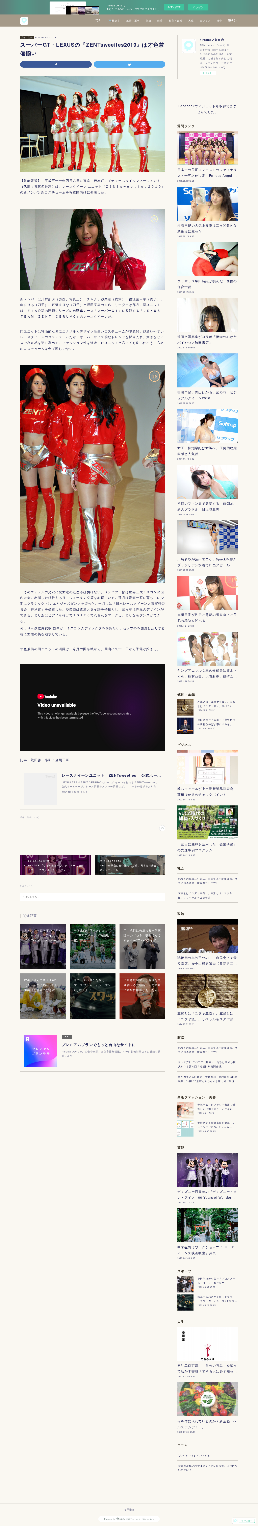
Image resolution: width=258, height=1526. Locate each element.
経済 (160, 20)
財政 (148, 20)
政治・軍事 (133, 20)
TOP (98, 20)
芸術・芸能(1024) (29, 817)
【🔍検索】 (113, 20)
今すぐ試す (174, 7)
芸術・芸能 (27, 37)
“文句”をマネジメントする (194, 1455)
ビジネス (205, 20)
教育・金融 (175, 20)
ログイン (198, 7)
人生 (191, 20)
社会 (219, 20)
